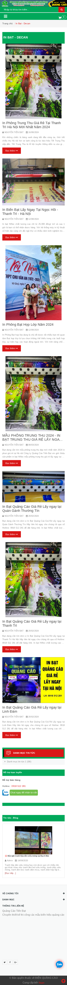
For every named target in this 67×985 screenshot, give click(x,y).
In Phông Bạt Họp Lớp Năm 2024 (27, 324)
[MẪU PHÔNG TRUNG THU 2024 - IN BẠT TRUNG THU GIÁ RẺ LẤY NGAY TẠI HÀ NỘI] (33, 393)
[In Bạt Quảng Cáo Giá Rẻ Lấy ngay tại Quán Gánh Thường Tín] (33, 486)
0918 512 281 (19, 786)
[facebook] (10, 962)
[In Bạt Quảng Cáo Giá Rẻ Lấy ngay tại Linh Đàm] (33, 680)
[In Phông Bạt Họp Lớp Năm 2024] (33, 282)
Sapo (41, 982)
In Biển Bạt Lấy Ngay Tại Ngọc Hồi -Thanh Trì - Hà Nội (30, 212)
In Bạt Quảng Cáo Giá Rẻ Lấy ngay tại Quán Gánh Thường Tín (31, 509)
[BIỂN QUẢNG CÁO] (33, 3)
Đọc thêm (10, 150)
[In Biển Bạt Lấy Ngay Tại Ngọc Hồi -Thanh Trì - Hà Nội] (33, 181)
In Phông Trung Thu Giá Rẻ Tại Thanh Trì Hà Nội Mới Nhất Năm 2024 (31, 125)
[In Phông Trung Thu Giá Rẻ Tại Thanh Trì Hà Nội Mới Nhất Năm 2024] (33, 81)
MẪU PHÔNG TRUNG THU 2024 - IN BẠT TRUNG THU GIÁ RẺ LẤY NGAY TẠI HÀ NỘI (32, 440)
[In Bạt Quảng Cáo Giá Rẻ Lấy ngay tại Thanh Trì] (33, 579)
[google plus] (15, 962)
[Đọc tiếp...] (10, 873)
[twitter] (4, 962)
